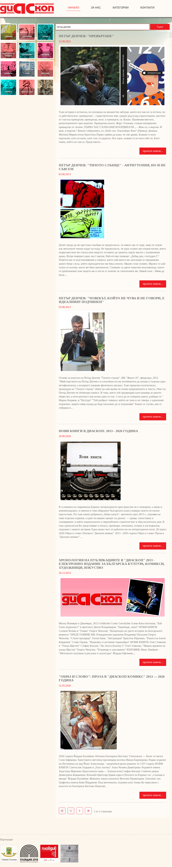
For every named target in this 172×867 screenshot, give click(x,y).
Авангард (45, 69)
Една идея (45, 87)
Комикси (8, 87)
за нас (96, 7)
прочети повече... (153, 151)
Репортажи (26, 50)
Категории (121, 7)
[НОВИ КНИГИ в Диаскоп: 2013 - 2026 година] (112, 471)
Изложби (8, 69)
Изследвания (26, 32)
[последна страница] (88, 810)
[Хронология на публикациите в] (112, 597)
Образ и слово (26, 87)
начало (73, 7)
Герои (26, 69)
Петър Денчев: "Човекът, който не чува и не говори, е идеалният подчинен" (111, 300)
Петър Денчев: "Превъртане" (86, 36)
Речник (45, 32)
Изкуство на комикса (8, 50)
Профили (45, 50)
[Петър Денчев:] (112, 76)
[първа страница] (62, 810)
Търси (160, 27)
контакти (147, 7)
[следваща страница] (79, 810)
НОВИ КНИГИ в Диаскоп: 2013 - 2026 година (98, 431)
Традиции (8, 32)
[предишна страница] (71, 810)
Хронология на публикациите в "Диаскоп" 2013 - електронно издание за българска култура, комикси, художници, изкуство (112, 563)
